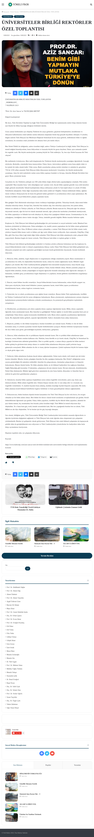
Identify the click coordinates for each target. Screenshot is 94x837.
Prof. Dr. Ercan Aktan (14, 619)
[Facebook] (15, 93)
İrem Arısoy (10, 644)
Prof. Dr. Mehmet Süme (14, 665)
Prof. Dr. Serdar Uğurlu (14, 694)
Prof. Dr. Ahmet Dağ (13, 591)
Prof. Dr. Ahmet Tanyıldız (15, 598)
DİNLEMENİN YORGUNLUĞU (31, 774)
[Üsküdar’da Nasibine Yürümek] (11, 817)
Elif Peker (10, 626)
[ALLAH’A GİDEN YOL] (76, 534)
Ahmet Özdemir (12, 594)
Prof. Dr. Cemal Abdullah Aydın (17, 612)
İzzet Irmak (10, 647)
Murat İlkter (11, 651)
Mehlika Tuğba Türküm (14, 669)
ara (28, 568)
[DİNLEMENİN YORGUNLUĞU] (11, 777)
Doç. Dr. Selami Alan (14, 690)
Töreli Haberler (7, 16)
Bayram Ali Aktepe (13, 605)
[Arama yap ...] (91, 5)
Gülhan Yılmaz (11, 637)
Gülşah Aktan (11, 640)
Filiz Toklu (10, 633)
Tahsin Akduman (12, 704)
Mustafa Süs (11, 658)
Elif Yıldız (10, 630)
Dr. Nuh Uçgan (12, 662)
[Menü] (3, 5)
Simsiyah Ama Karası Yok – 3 (44, 543)
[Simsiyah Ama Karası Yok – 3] (47, 534)
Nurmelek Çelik (12, 676)
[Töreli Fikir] (18, 4)
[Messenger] (26, 93)
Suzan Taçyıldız (12, 697)
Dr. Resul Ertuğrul (13, 679)
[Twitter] (20, 93)
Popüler (48, 765)
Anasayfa (6, 12)
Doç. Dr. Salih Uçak (13, 686)
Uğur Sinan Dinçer (13, 708)
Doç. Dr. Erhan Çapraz (14, 616)
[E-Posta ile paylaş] (31, 93)
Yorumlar (77, 765)
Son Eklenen (17, 765)
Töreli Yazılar (14, 12)
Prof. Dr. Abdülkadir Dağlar (16, 587)
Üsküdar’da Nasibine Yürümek (30, 814)
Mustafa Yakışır (12, 672)
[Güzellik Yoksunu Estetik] (18, 534)
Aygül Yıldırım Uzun (13, 601)
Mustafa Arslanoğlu (13, 655)
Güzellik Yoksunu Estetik (14, 543)
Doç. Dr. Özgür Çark (13, 701)
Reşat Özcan (11, 683)
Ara (6, 565)
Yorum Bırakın (47, 556)
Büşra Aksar (10, 608)
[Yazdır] (36, 93)
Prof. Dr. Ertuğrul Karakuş (15, 623)
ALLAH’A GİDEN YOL (71, 543)
